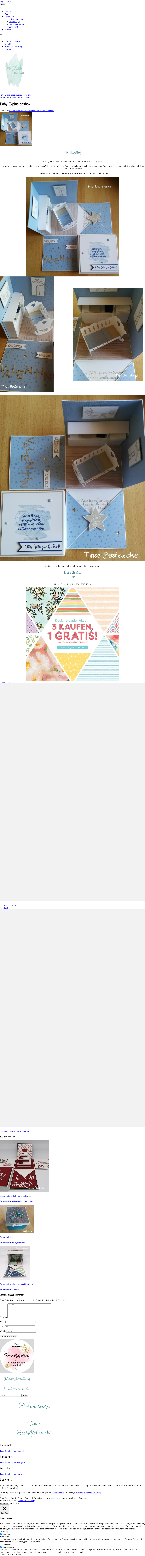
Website (3, 1331)
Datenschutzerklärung (13, 46)
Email (2, 1326)
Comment (3, 1317)
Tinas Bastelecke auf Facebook (12, 1451)
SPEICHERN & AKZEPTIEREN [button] (11, 1554)
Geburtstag (17, 1284)
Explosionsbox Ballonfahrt (10, 1289)
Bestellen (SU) (14, 21)
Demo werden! (14, 27)
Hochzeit (28, 1196)
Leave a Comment (47, 110)
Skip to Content (6, 1)
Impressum (9, 49)
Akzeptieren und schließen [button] (10, 1503)
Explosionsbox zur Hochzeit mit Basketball (16, 1201)
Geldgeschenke (19, 1196)
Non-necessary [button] (5, 1544)
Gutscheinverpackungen (22, 97)
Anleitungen (9, 29)
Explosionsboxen (6, 97)
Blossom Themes (57, 1492)
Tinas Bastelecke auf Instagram (12, 1462)
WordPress (78, 1492)
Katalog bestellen (16, 19)
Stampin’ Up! (9, 16)
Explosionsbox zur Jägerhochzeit (12, 1242)
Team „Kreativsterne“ (13, 41)
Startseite (8, 11)
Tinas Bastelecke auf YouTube (11, 1474)
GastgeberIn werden (16, 24)
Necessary (7, 1534)
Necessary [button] (4, 1531)
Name (2, 1321)
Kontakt (8, 44)
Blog (6, 14)
